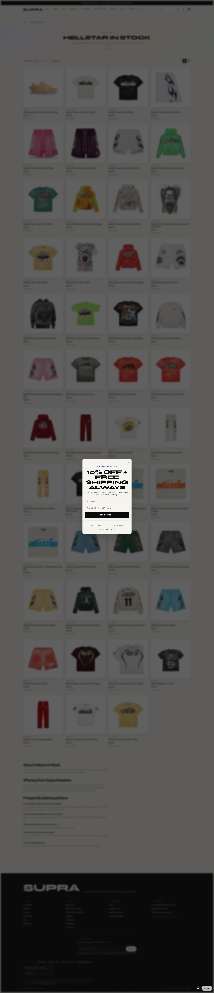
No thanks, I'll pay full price (107, 529)
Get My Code (105, 515)
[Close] (128, 463)
